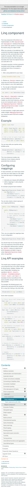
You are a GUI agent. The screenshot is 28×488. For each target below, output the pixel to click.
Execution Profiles (8, 407)
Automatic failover (8, 376)
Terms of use (18, 467)
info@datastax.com (5, 463)
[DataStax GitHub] (6, 466)
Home (4, 22)
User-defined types (8, 443)
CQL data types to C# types (11, 389)
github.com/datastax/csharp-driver (14, 11)
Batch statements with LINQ (13, 402)
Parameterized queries (9, 420)
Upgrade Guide (6, 454)
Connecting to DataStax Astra (11, 381)
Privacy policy (12, 467)
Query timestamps (8, 423)
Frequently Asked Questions (10, 451)
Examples (5, 448)
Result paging (7, 428)
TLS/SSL (5, 436)
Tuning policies (7, 438)
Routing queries (7, 430)
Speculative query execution (11, 433)
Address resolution (8, 371)
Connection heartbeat (9, 384)
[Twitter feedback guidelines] (5, 466)
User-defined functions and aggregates (14, 441)
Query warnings (7, 425)
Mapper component (9, 404)
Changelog (5, 446)
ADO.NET (7, 394)
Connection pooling (8, 386)
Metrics (5, 415)
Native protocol (7, 417)
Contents (5, 365)
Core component (9, 397)
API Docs (5, 456)
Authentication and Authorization (12, 373)
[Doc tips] (3, 466)
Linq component (10, 399)
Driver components (8, 25)
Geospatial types (8, 410)
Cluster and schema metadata (11, 379)
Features (5, 23)
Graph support (7, 412)
